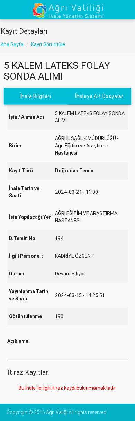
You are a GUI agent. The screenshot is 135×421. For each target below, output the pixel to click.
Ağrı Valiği (57, 412)
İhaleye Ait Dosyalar (99, 96)
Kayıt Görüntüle (48, 44)
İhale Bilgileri (35, 96)
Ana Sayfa (12, 44)
